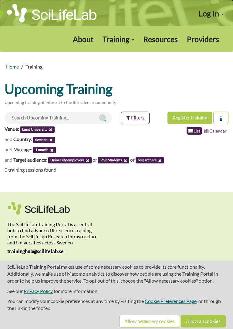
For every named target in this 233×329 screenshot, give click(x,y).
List (196, 130)
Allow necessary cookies (149, 321)
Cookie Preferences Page (171, 301)
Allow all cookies (203, 321)
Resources (160, 39)
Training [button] (117, 39)
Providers (203, 39)
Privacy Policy (38, 291)
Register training (190, 117)
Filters (137, 117)
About (83, 39)
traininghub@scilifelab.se (35, 251)
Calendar (217, 130)
